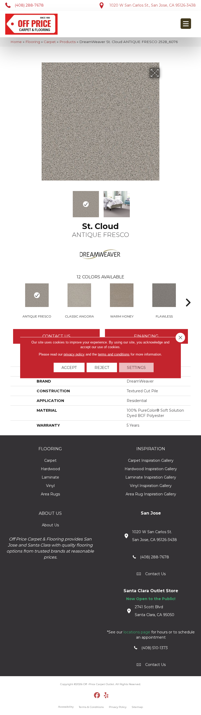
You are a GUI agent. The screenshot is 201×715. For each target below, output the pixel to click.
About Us (50, 525)
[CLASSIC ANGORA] (79, 295)
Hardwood (50, 469)
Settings (136, 367)
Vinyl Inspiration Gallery (151, 485)
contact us (155, 573)
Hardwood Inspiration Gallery (151, 469)
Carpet (50, 42)
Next (163, 201)
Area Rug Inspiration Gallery (151, 494)
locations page (137, 632)
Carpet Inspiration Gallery (151, 460)
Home (16, 42)
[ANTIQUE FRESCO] (37, 295)
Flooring (32, 42)
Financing (146, 336)
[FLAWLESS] (164, 295)
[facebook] (97, 695)
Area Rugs (50, 494)
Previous (37, 201)
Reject (101, 367)
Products (67, 42)
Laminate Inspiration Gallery (150, 477)
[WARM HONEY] (121, 295)
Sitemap (137, 707)
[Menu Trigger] (186, 23)
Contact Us (56, 336)
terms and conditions (114, 354)
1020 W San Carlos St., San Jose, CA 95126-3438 (152, 5)
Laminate (50, 477)
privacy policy (74, 354)
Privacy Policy (117, 707)
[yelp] (106, 695)
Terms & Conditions (91, 707)
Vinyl (50, 485)
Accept (69, 367)
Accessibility (66, 706)
